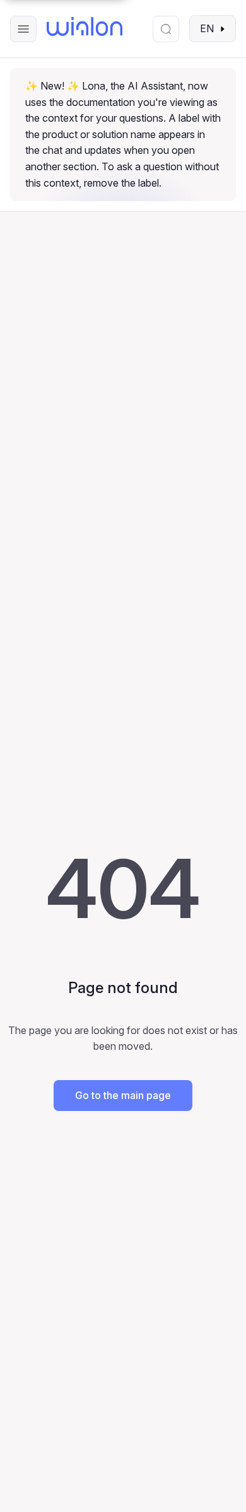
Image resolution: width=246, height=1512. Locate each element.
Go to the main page (123, 1095)
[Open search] (166, 29)
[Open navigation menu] (23, 29)
